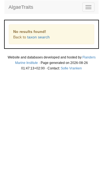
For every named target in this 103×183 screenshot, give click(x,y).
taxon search (38, 37)
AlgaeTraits (21, 7)
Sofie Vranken (71, 68)
